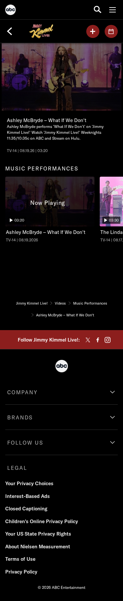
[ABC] (10, 11)
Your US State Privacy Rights (38, 534)
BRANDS (20, 417)
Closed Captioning (26, 508)
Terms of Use (20, 559)
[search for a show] (97, 9)
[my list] (92, 31)
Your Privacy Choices (29, 483)
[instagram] (108, 340)
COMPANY (22, 392)
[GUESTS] (111, 31)
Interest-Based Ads (27, 496)
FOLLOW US (25, 443)
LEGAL (17, 468)
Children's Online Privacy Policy (41, 521)
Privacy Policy (21, 572)
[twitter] (88, 340)
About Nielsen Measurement (37, 546)
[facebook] (98, 340)
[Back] (9, 31)
